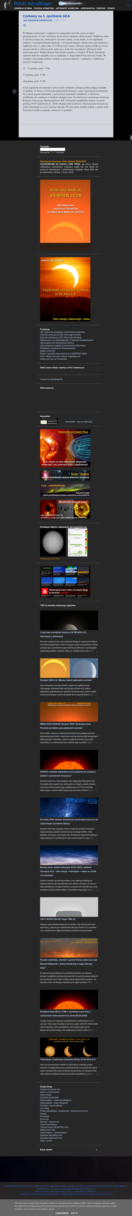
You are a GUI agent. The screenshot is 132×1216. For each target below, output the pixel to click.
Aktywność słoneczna (50, 1089)
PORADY (89, 1188)
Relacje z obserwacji (49, 1122)
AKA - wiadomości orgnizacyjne (38, 20)
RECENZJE (56, 1191)
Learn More (62, 1213)
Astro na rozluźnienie (49, 1092)
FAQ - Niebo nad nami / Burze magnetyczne (60, 356)
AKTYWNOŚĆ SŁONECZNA (17, 1186)
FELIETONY (42, 1188)
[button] (24, 25)
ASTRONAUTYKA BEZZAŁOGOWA (49, 1186)
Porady (43, 1114)
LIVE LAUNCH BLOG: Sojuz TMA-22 (57, 919)
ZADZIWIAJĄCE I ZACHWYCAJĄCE (96, 1194)
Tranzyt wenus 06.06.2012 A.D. (54, 1127)
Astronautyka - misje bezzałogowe (55, 1100)
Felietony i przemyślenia (51, 1105)
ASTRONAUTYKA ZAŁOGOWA (82, 1186)
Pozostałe (44, 1116)
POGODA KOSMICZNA (73, 1188)
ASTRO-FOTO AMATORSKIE (112, 1186)
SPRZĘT (91, 1191)
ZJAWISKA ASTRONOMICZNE (63, 1194)
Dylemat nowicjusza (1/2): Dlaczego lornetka (60, 335)
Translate (59, 152)
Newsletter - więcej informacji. (79, 422)
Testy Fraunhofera (48, 1124)
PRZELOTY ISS (42, 1191)
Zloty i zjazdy (46, 1141)
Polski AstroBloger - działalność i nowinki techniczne (64, 1111)
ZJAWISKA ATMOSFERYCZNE (33, 1194)
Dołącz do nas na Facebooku (53, 359)
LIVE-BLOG (55, 1188)
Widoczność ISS (47, 351)
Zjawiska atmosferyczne (51, 1135)
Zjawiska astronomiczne (51, 1138)
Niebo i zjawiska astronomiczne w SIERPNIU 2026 (63, 354)
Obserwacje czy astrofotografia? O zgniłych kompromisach (66, 340)
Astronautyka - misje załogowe (54, 1103)
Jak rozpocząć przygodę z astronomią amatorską (62, 332)
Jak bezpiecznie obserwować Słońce (57, 343)
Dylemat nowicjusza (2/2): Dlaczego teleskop (60, 337)
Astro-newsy (45, 1095)
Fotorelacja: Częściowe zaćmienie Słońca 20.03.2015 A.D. (68, 1059)
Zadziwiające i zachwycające (53, 1132)
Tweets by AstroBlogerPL (51, 379)
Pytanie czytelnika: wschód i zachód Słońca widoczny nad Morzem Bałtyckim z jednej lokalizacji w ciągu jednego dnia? (68, 964)
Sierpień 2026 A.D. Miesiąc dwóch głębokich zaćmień (66, 680)
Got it (74, 1213)
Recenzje (44, 1119)
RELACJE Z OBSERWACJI (74, 1191)
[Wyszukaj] (128, 5)
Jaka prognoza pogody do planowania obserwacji (62, 345)
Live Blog (44, 1108)
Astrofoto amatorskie (49, 1097)
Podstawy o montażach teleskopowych (58, 348)
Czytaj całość (67, 172)
